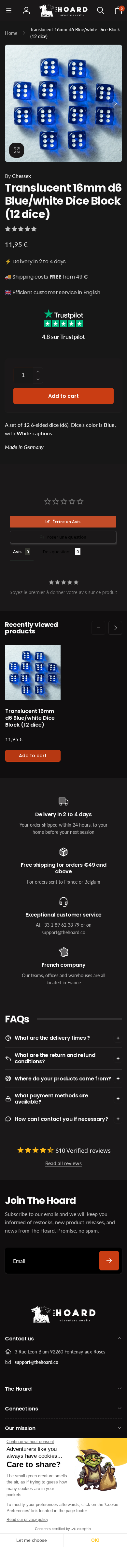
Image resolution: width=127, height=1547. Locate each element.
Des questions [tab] (57, 552)
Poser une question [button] (66, 537)
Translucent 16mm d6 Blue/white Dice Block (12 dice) (30, 718)
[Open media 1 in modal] (63, 103)
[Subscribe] (109, 1260)
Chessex (18, 176)
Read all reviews (63, 1163)
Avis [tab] (17, 552)
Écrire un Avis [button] (66, 522)
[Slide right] (115, 103)
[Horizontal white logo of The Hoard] (63, 1321)
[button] (9, 10)
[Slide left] (12, 103)
